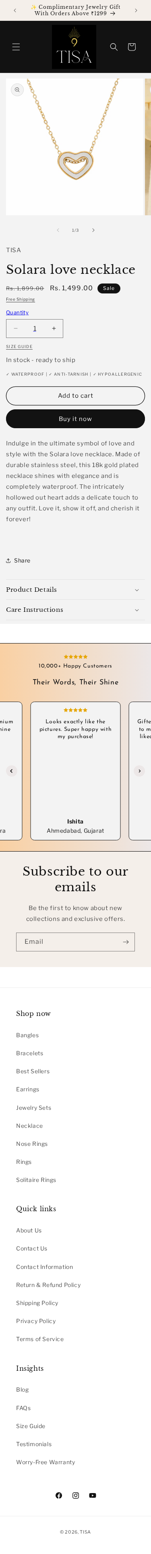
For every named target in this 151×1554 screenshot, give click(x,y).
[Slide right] (93, 230)
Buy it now (75, 419)
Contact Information (44, 1266)
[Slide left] (58, 230)
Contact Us (32, 1248)
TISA (85, 1532)
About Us (29, 1230)
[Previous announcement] (15, 10)
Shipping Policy (37, 1302)
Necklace (29, 1125)
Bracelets (29, 1053)
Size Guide (31, 1425)
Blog (22, 1389)
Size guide (19, 346)
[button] (16, 47)
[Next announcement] (136, 10)
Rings (24, 1161)
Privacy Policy (36, 1320)
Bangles (27, 1035)
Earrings (27, 1089)
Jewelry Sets (33, 1107)
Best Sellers (33, 1071)
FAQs (23, 1407)
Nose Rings (32, 1143)
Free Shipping (20, 299)
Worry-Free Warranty (45, 1462)
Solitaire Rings (36, 1179)
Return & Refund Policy (48, 1284)
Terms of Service (40, 1338)
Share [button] (22, 560)
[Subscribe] (125, 942)
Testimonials (34, 1444)
